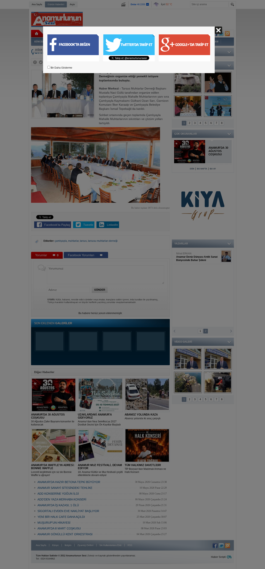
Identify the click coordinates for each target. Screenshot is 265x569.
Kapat (218, 30)
